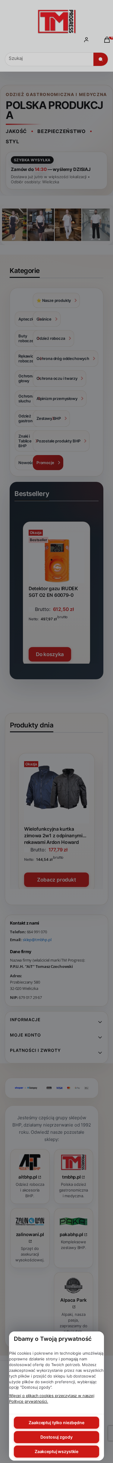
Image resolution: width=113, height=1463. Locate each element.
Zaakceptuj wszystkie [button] (56, 1451)
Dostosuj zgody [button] (56, 1437)
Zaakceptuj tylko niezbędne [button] (56, 1422)
